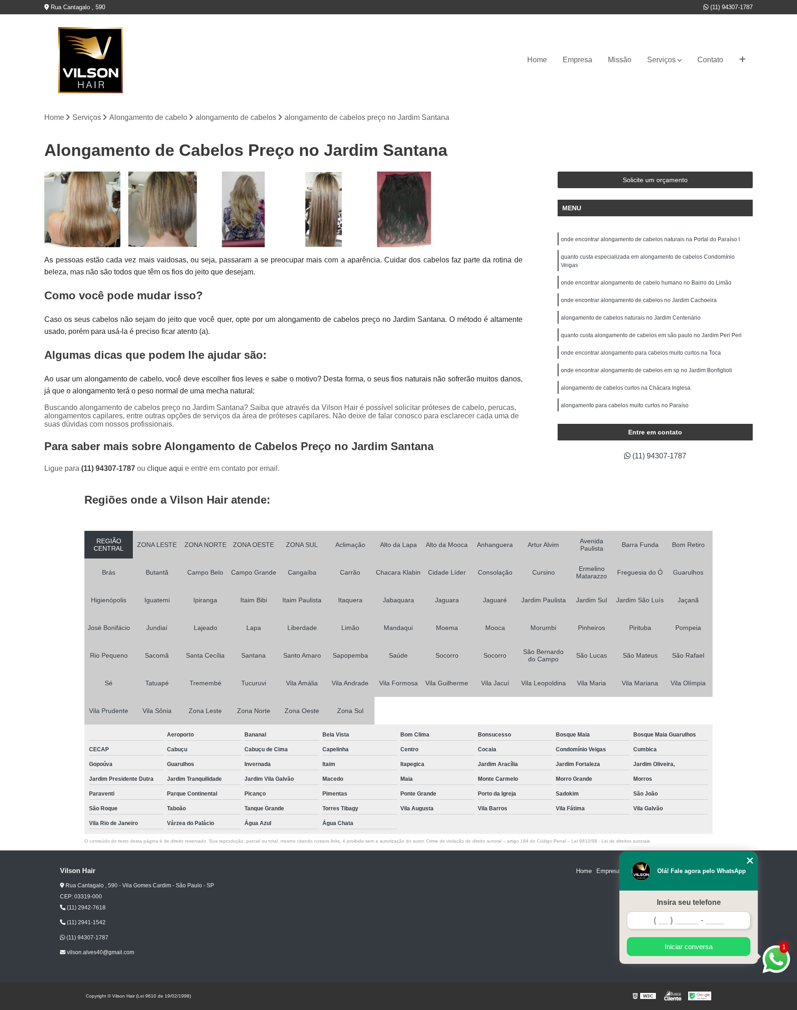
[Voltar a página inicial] (90, 60)
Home (537, 60)
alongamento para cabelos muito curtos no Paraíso (625, 405)
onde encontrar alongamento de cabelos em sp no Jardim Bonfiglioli (646, 370)
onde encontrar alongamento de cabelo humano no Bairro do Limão (646, 282)
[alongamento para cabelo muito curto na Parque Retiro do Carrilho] (324, 209)
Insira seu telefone (689, 902)
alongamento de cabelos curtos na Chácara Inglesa (625, 388)
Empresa (577, 60)
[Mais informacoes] (742, 60)
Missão (619, 60)
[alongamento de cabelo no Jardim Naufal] (82, 209)
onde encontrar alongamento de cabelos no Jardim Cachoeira (639, 300)
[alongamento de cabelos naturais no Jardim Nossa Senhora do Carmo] (243, 209)
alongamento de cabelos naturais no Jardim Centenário (631, 318)
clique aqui (165, 468)
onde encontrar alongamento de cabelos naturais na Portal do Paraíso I (650, 239)
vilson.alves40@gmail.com (99, 952)
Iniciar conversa (689, 947)
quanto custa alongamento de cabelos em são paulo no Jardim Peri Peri (651, 335)
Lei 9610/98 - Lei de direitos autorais (610, 841)
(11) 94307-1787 (730, 7)
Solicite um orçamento (655, 180)
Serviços (661, 60)
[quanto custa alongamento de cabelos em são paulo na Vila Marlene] (404, 209)
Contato (710, 60)
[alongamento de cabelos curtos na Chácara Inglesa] (163, 209)
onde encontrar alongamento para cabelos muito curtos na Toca (641, 353)
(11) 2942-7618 (85, 907)
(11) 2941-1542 (85, 922)
